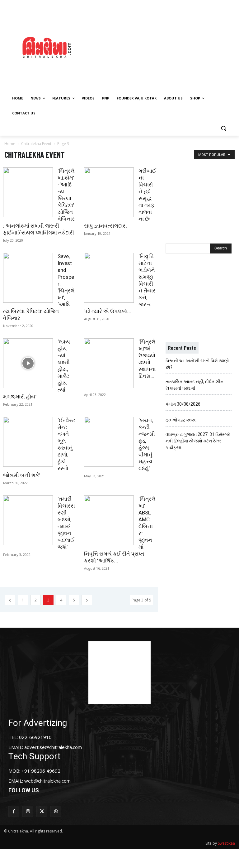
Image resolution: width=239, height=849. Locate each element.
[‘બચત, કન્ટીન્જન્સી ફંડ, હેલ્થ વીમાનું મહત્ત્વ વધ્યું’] (109, 442)
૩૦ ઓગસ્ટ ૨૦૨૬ (181, 419)
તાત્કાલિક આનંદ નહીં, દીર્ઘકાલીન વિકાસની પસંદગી (194, 385)
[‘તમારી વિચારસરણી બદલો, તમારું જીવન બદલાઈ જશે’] (28, 520)
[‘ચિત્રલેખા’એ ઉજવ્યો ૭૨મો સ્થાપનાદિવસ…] (109, 363)
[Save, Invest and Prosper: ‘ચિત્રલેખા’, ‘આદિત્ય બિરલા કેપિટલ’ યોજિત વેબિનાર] (28, 278)
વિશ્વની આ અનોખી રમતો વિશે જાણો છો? (197, 364)
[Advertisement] (166, 46)
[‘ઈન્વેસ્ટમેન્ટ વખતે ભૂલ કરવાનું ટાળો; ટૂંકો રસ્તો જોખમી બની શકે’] (28, 442)
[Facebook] (13, 811)
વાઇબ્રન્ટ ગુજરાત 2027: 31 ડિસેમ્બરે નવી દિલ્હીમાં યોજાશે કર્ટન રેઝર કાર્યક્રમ (198, 441)
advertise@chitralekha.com (53, 747)
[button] (223, 128)
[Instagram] (27, 811)
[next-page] (87, 600)
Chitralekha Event (36, 143)
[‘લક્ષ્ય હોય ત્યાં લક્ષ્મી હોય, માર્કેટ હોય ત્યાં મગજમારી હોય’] (28, 363)
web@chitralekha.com (47, 781)
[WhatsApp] (55, 811)
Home (9, 143)
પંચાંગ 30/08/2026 (183, 404)
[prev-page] (10, 600)
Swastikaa (226, 843)
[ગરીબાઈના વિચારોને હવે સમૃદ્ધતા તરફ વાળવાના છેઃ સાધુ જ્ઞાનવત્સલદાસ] (109, 192)
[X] (41, 811)
